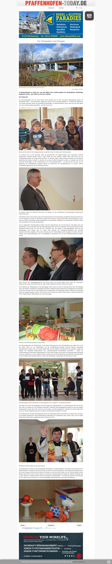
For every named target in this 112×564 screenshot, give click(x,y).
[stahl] (51, 546)
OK (109, 562)
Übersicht (51, 8)
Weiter (79, 525)
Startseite (51, 525)
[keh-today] (89, 15)
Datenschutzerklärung (78, 562)
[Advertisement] (89, 44)
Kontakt (61, 8)
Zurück (22, 525)
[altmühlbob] (51, 24)
